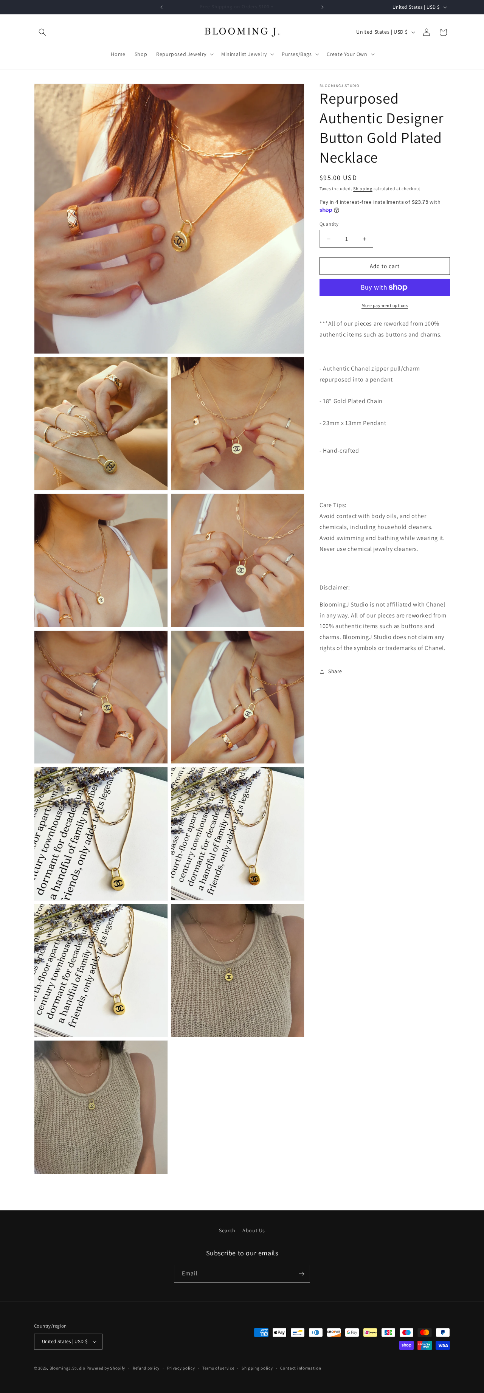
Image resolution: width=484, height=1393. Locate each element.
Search (227, 1230)
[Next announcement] (322, 7)
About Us (253, 1230)
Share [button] (335, 671)
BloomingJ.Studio (67, 1368)
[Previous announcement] (161, 7)
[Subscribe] (301, 1274)
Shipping (362, 188)
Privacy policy (181, 1368)
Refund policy (146, 1368)
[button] (42, 32)
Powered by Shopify (106, 1368)
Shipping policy (257, 1368)
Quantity (329, 224)
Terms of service (218, 1368)
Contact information (300, 1368)
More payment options (384, 305)
